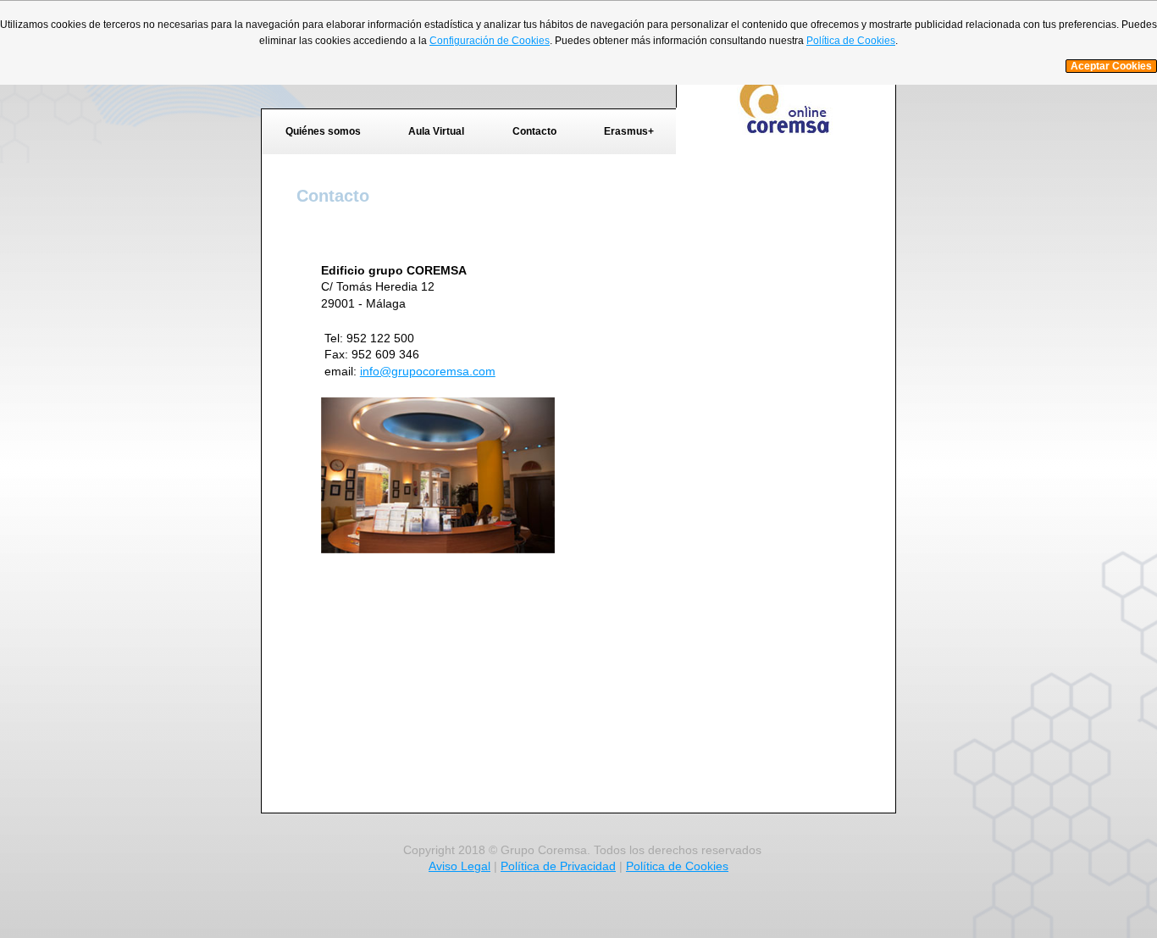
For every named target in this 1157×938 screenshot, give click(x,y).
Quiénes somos (323, 131)
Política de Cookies (677, 866)
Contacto (534, 131)
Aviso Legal (459, 866)
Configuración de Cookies (489, 41)
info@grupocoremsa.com (427, 371)
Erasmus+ (629, 131)
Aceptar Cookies (1111, 66)
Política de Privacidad (558, 866)
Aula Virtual (436, 131)
